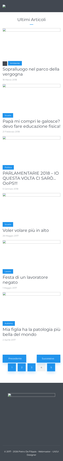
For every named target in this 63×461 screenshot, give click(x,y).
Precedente (15, 358)
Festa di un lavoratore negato (25, 280)
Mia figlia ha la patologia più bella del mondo (31, 332)
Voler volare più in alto (26, 230)
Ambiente (15, 63)
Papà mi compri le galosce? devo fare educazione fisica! (31, 124)
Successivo (48, 358)
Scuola (8, 115)
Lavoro (8, 271)
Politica (8, 167)
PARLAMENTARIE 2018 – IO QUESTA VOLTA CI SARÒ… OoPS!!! (31, 178)
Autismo (9, 323)
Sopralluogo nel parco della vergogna (31, 72)
